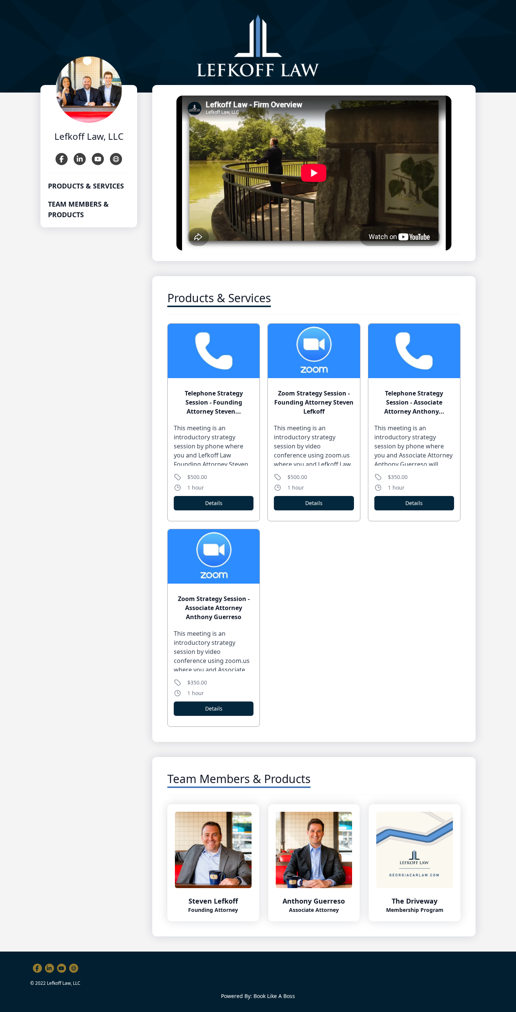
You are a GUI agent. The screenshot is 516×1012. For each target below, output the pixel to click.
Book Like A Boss (274, 996)
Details (213, 503)
